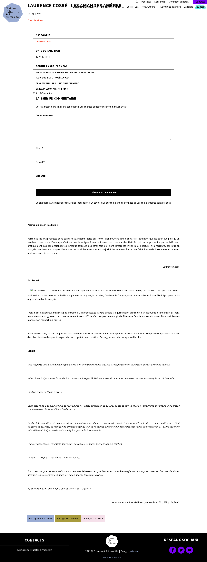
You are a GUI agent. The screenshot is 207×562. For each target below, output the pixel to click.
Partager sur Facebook (40, 518)
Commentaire (45, 115)
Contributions (35, 20)
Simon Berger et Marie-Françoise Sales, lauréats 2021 (66, 72)
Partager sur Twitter (93, 518)
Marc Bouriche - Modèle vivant (53, 77)
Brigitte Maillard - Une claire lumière (57, 83)
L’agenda (188, 6)
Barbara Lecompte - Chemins (52, 88)
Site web (41, 175)
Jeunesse (201, 6)
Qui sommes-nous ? (111, 6)
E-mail (40, 162)
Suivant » (47, 93)
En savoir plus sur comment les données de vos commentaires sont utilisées (131, 202)
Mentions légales (112, 557)
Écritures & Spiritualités (85, 6)
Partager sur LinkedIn (67, 518)
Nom (39, 148)
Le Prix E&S (133, 6)
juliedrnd (134, 551)
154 (40, 93)
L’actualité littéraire (170, 6)
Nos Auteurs (148, 6)
